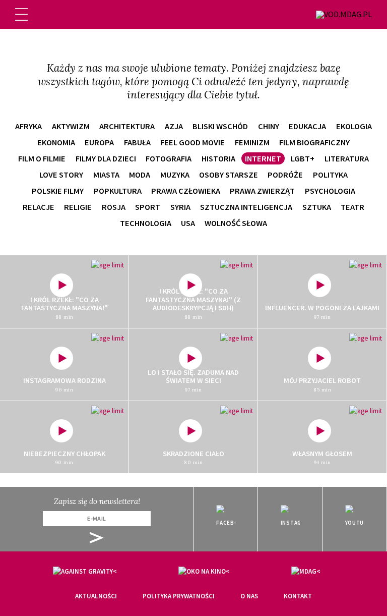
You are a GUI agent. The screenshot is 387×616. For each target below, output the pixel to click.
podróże (285, 175)
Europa (99, 142)
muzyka (174, 175)
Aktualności (96, 596)
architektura (127, 126)
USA (188, 223)
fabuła (137, 142)
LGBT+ (302, 158)
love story (61, 175)
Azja (174, 126)
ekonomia (56, 142)
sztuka (316, 207)
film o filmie (42, 158)
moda (139, 175)
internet (263, 158)
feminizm (252, 142)
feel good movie (192, 142)
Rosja (113, 207)
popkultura (118, 191)
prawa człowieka (185, 191)
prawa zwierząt (262, 191)
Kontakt (298, 596)
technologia (145, 223)
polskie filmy (58, 191)
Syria (180, 207)
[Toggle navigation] (21, 14)
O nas (249, 596)
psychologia (330, 191)
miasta (106, 175)
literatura (347, 158)
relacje (38, 207)
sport (147, 207)
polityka (330, 175)
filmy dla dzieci (106, 158)
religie (78, 207)
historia (218, 158)
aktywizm (71, 126)
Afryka (28, 126)
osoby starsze (228, 175)
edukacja (307, 126)
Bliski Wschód (220, 126)
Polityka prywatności (179, 596)
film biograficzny (314, 142)
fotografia (168, 158)
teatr (352, 207)
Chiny (268, 126)
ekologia (354, 126)
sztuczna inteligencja (246, 207)
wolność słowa (236, 223)
